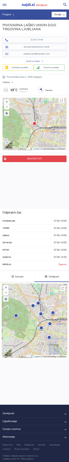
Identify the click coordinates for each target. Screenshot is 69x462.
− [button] (7, 107)
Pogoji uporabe (21, 449)
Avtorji (36, 449)
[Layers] (8, 144)
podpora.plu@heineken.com (37, 53)
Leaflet (36, 148)
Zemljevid (54, 276)
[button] (6, 113)
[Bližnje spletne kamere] (41, 90)
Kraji (19, 444)
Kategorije (29, 444)
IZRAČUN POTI (34, 158)
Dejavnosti (8, 444)
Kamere (49, 90)
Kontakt (41, 444)
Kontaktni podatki (20, 67)
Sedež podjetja (33, 61)
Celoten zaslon (61, 100)
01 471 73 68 (37, 39)
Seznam (19, 276)
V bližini (6, 82)
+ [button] (7, 102)
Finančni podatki (51, 67)
